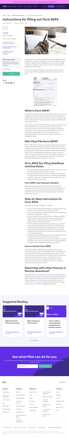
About (57, 392)
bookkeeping (41, 274)
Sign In (44, 6)
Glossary (31, 404)
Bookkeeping (6, 392)
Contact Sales (45, 366)
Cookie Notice (41, 427)
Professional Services (19, 402)
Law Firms (18, 409)
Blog (8, 15)
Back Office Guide (47, 396)
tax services (55, 274)
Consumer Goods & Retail (21, 416)
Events (31, 398)
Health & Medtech (20, 395)
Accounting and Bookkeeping (18, 15)
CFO (47, 274)
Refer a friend (59, 407)
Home (4, 15)
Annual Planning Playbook (47, 392)
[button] (15, 6)
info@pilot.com (62, 382)
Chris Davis (7, 333)
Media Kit (58, 404)
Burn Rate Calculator (45, 400)
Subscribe (11, 73)
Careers (58, 398)
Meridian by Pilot (60, 401)
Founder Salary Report (46, 405)
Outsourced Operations (6, 396)
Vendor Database (33, 407)
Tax (3, 403)
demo (39, 284)
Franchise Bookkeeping (19, 420)
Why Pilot (58, 395)
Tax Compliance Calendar (47, 410)
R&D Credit (5, 406)
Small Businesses (20, 398)
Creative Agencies (20, 406)
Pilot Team (9, 23)
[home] (5, 6)
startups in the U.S (30, 282)
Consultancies (19, 412)
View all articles (34, 340)
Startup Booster (7, 409)
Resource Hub (32, 392)
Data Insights (32, 410)
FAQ (57, 410)
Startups (18, 392)
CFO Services (6, 400)
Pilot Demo (32, 401)
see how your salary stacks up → (47, 2)
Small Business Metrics (46, 415)
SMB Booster (6, 412)
